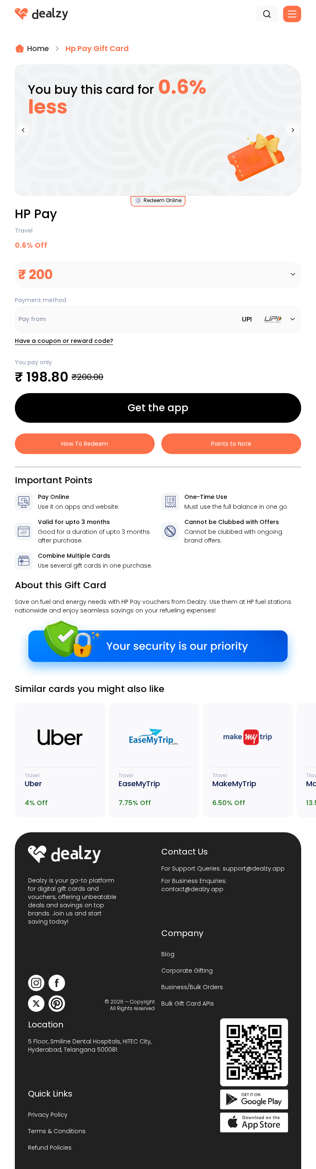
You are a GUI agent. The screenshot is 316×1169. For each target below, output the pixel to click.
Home (38, 48)
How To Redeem (84, 444)
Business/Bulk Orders (192, 987)
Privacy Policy (47, 1115)
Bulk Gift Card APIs (187, 1003)
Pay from (135, 319)
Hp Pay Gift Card (97, 48)
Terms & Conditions (57, 1131)
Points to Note (231, 444)
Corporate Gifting (187, 970)
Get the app (158, 408)
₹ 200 (35, 274)
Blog (167, 954)
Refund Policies (50, 1147)
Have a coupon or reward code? (64, 341)
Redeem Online (162, 200)
